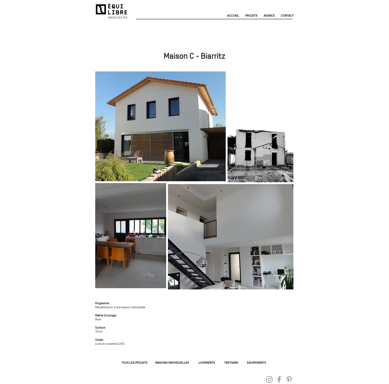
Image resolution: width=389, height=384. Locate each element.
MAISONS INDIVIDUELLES (172, 363)
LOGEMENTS (207, 363)
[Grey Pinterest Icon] (289, 379)
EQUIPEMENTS (256, 363)
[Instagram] (269, 379)
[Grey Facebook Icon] (279, 379)
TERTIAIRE (231, 363)
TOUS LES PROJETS (134, 363)
